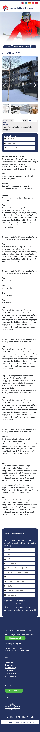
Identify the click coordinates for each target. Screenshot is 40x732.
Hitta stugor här (15, 638)
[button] (33, 46)
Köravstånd (9, 662)
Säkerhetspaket (10, 673)
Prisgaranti (9, 670)
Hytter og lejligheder (21, 46)
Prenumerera (14, 691)
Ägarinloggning (10, 676)
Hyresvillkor (9, 665)
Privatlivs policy (10, 668)
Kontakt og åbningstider (14, 648)
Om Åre (7, 46)
